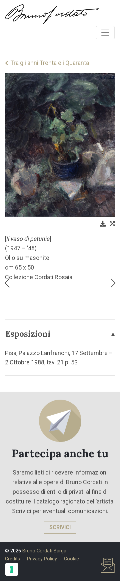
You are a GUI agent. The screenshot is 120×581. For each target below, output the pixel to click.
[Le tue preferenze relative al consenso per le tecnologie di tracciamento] (11, 569)
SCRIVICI (60, 527)
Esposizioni (27, 334)
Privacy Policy (42, 559)
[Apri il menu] (105, 32)
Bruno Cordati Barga (44, 551)
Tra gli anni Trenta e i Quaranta (49, 62)
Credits (12, 559)
